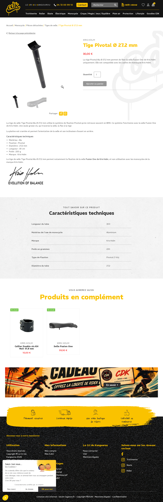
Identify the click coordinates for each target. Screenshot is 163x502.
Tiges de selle (51, 25)
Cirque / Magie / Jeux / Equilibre (95, 13)
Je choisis (29, 489)
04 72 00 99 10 (64, 4)
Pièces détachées (34, 25)
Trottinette (31, 13)
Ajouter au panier (94, 83)
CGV (85, 454)
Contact (82, 4)
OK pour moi (47, 489)
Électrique (60, 13)
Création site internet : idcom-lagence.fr (56, 497)
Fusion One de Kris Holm (97, 159)
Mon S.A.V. (49, 454)
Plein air (116, 13)
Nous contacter (90, 451)
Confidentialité (119, 497)
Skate (50, 13)
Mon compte (50, 451)
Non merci (11, 489)
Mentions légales (91, 457)
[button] (5, 498)
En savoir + (112, 384)
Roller (42, 13)
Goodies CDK (153, 13)
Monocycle (73, 13)
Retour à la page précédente (22, 33)
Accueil (9, 25)
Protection (128, 13)
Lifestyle (140, 13)
